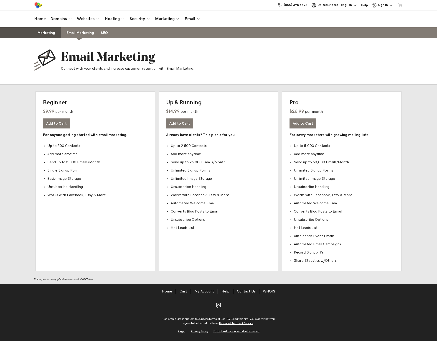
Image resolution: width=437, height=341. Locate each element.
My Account (204, 291)
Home (167, 291)
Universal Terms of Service (236, 323)
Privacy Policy (199, 331)
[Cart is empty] (400, 5)
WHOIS (269, 291)
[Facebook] (218, 307)
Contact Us (246, 291)
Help (225, 291)
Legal (181, 331)
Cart (183, 291)
